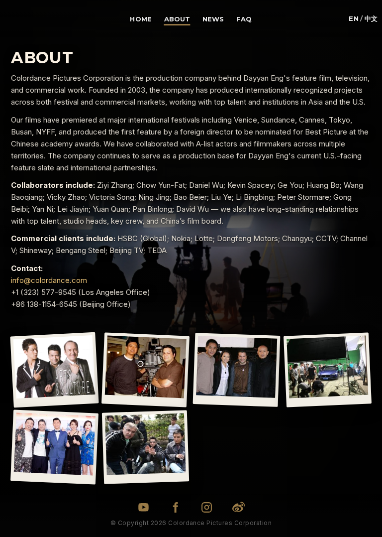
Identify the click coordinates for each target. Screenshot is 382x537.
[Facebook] (175, 507)
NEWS (213, 19)
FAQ (244, 19)
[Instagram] (206, 507)
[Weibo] (238, 507)
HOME (141, 19)
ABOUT (177, 19)
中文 (371, 18)
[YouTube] (143, 507)
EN (354, 18)
